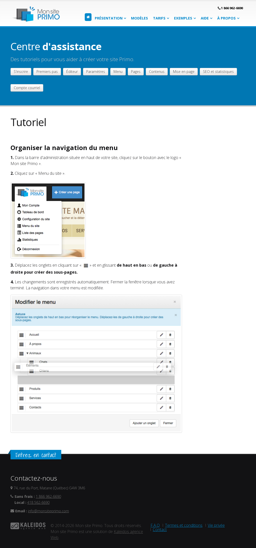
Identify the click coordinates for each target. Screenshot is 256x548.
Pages (135, 71)
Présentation (108, 18)
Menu (118, 71)
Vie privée (216, 525)
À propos (226, 18)
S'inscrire (21, 71)
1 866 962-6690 (232, 8)
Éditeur (72, 71)
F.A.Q (155, 525)
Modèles (139, 18)
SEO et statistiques (218, 71)
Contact (160, 529)
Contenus (156, 71)
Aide (205, 18)
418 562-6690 (38, 502)
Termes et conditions (183, 525)
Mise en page (183, 71)
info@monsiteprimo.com (48, 511)
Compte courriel (27, 87)
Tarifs (159, 18)
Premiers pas (47, 71)
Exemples (183, 18)
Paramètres (95, 71)
